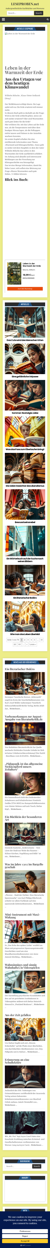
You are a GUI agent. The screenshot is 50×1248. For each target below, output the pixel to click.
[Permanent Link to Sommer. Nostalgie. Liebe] (25, 395)
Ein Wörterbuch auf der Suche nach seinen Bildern (25, 560)
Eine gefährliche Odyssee (25, 376)
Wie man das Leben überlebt (25, 634)
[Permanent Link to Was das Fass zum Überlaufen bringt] (25, 431)
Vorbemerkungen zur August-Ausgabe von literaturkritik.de (24, 717)
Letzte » (33, 644)
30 (19, 644)
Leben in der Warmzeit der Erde (24, 70)
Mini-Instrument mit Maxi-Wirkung (22, 916)
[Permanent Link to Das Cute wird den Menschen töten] (25, 322)
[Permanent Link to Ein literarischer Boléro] (25, 580)
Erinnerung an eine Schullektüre (17, 1061)
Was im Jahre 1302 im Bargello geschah (24, 865)
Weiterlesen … (16, 709)
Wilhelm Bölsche (12, 95)
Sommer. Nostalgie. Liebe (25, 413)
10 (42, 640)
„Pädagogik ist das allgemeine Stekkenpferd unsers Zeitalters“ (24, 766)
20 (15, 644)
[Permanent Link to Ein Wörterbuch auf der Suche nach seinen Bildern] (25, 541)
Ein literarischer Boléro (25, 597)
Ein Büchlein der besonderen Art (23, 818)
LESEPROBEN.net (25, 4)
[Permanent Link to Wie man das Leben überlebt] (25, 616)
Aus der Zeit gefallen (18, 1015)
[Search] (48, 19)
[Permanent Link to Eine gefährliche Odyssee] (25, 359)
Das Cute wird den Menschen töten (25, 340)
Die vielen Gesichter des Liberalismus (25, 485)
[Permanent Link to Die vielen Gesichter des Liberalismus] (25, 468)
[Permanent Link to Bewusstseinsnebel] (25, 504)
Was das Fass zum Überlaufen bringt (25, 449)
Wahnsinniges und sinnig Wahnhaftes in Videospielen (22, 966)
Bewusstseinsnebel (25, 522)
